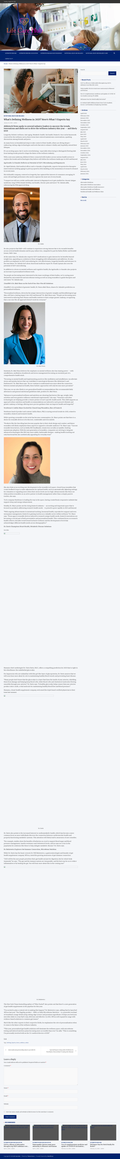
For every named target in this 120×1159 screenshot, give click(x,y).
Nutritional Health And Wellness (74, 53)
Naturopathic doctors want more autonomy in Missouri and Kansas (45, 1145)
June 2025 (83, 134)
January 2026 (84, 118)
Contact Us (8, 58)
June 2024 (83, 162)
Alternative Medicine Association (28, 53)
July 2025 (83, 132)
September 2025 (85, 127)
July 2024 (83, 160)
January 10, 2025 (8, 123)
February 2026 (84, 116)
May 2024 (83, 164)
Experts (14, 1042)
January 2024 (84, 173)
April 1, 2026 (36, 1148)
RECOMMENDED (10, 1122)
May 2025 (83, 136)
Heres (18, 1042)
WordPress (50, 1156)
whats (27, 1042)
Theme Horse (31, 1156)
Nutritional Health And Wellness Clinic (97, 53)
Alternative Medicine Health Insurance (51, 53)
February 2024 (84, 171)
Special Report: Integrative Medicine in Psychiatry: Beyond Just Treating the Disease (59, 1051)
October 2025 (84, 125)
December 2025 (85, 120)
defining (9, 1042)
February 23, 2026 (94, 1148)
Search (82, 69)
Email (6, 1096)
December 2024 (85, 148)
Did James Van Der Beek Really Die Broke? (93, 99)
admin (15, 123)
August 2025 (84, 129)
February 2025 (84, 143)
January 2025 (84, 146)
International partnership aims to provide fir (21, 1050)
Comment (7, 1065)
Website (6, 1104)
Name (6, 1088)
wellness (22, 1042)
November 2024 (85, 150)
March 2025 (84, 141)
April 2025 (83, 139)
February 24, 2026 (66, 1148)
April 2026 (83, 113)
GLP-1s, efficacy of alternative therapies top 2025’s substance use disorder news (15, 1146)
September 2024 (85, 155)
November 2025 (85, 123)
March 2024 (84, 169)
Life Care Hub (16, 1156)
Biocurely (83, 200)
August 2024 (84, 157)
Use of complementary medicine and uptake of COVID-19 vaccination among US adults (74, 1146)
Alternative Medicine (11, 53)
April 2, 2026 (7, 1148)
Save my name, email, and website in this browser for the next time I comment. (30, 1112)
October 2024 (84, 153)
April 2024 (83, 166)
